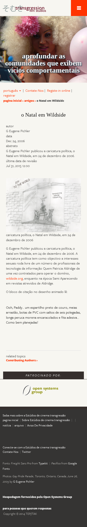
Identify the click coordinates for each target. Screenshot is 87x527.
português (11, 90)
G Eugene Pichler (23, 481)
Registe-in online (58, 90)
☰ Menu (79, 8)
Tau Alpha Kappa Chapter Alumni (27, 9)
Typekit (43, 463)
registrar (9, 95)
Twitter (26, 451)
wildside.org (14, 278)
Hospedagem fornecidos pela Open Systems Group (37, 497)
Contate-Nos (34, 90)
